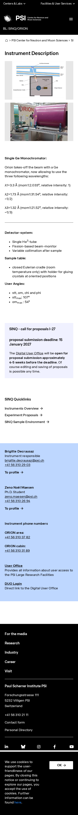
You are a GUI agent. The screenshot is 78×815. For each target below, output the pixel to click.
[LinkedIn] (7, 747)
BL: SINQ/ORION (15, 28)
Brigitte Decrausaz (19, 451)
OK (59, 765)
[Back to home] (25, 18)
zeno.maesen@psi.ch (21, 496)
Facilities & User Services (56, 3)
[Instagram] (39, 747)
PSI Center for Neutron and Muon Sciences (40, 40)
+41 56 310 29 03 (17, 465)
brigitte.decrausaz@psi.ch (24, 460)
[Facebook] (55, 747)
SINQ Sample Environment (25, 422)
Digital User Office (30, 353)
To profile (12, 472)
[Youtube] (71, 747)
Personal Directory (19, 730)
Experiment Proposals (21, 415)
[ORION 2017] (39, 121)
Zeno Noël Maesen (19, 487)
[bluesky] (23, 747)
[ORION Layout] (39, 80)
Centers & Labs (13, 3)
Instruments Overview (22, 408)
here (17, 802)
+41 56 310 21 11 (16, 715)
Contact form (15, 722)
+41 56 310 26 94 (17, 501)
